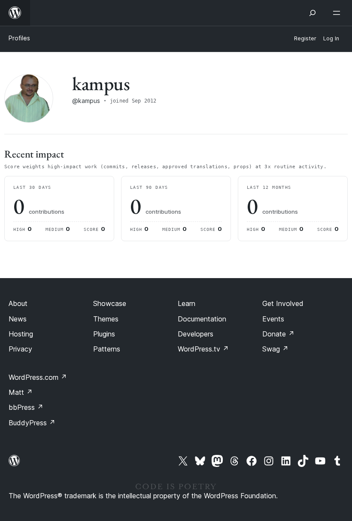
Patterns (106, 349)
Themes (105, 319)
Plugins (104, 334)
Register (305, 38)
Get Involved (282, 303)
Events (273, 319)
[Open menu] (338, 13)
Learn (186, 303)
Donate (278, 334)
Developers (195, 334)
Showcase (109, 303)
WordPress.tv (203, 349)
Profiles (19, 38)
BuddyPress (32, 422)
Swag (275, 349)
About (18, 303)
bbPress (26, 407)
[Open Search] (312, 13)
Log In (331, 38)
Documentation (202, 319)
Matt (21, 392)
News (18, 319)
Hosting (21, 334)
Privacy (20, 349)
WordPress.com (38, 377)
